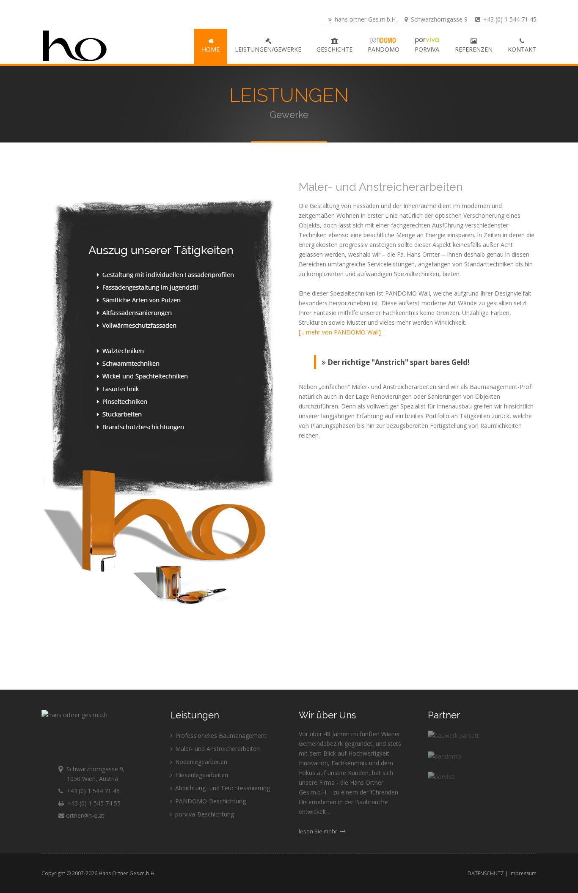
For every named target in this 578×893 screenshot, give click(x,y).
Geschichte (334, 49)
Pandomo (383, 49)
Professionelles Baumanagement (220, 735)
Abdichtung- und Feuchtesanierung (221, 788)
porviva (427, 49)
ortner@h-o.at (84, 815)
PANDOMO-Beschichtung (209, 801)
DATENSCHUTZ (486, 873)
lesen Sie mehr (319, 831)
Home (211, 49)
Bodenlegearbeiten (200, 762)
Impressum (523, 873)
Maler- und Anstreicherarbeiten (216, 749)
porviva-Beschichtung (203, 814)
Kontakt (522, 49)
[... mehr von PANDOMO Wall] (340, 332)
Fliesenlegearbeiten (200, 775)
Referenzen (474, 49)
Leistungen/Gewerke (268, 49)
